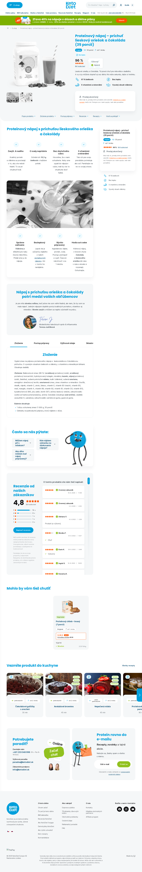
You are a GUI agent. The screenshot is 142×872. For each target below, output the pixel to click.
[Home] (8, 28)
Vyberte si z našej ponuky (118, 158)
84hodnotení (80, 66)
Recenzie (82, 116)
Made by (129, 856)
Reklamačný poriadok (69, 824)
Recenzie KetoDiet (65, 13)
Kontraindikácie (43, 838)
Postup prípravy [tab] (41, 343)
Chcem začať (43, 808)
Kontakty (89, 808)
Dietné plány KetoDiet (46, 826)
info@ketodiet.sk (21, 769)
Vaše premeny (51, 13)
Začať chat (53, 752)
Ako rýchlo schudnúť (45, 830)
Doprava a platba (68, 808)
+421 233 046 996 (114, 13)
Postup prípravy (66, 116)
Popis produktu (27, 116)
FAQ (63, 828)
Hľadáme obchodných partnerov (94, 812)
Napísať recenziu (23, 530)
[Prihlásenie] (121, 5)
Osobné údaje (67, 821)
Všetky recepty (128, 665)
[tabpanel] (50, 382)
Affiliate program (92, 817)
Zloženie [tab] (18, 343)
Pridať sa (124, 764)
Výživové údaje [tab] (67, 343)
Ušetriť (121, 20)
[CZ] (8, 831)
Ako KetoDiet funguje (46, 823)
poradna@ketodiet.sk (23, 762)
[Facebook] (119, 809)
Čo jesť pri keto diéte (46, 811)
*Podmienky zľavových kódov (70, 812)
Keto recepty (43, 834)
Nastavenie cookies (14, 858)
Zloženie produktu (47, 116)
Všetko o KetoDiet (37, 13)
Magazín (86, 13)
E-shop (17, 5)
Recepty (77, 13)
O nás (93, 13)
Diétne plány (10, 13)
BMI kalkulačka (22, 13)
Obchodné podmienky (70, 817)
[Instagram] (126, 809)
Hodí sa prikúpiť (112, 116)
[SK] (12, 831)
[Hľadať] (113, 5)
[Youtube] (132, 809)
